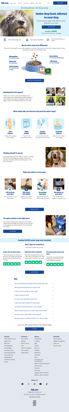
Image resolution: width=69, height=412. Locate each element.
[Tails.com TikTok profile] (46, 383)
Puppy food (7, 341)
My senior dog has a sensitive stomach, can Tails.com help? (31, 318)
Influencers (37, 352)
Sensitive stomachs (9, 359)
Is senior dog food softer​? (22, 295)
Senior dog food (8, 355)
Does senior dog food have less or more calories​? (28, 306)
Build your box (34, 209)
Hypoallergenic (8, 357)
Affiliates (36, 350)
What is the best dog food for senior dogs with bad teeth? (31, 310)
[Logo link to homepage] (5, 2)
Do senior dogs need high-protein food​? (26, 299)
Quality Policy (38, 365)
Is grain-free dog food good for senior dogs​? (27, 303)
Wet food (6, 343)
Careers (36, 345)
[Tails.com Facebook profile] (22, 383)
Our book (36, 368)
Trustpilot (37, 341)
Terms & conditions (26, 348)
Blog (35, 343)
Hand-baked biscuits (9, 352)
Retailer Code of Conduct (41, 375)
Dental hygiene (57, 339)
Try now (34, 328)
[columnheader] (10, 337)
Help (22, 345)
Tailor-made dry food (10, 339)
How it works (24, 339)
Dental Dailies (8, 348)
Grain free (56, 343)
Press (35, 357)
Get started (51, 27)
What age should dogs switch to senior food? (27, 287)
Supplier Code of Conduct (41, 372)
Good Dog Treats (9, 350)
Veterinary (37, 355)
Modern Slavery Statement (41, 363)
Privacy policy (25, 350)
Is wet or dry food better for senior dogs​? (26, 291)
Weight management (59, 341)
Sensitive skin (57, 345)
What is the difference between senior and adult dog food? (31, 283)
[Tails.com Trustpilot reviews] (58, 33)
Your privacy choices (34, 396)
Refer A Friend (25, 343)
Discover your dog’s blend (34, 80)
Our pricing (13, 231)
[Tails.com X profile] (28, 383)
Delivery (23, 341)
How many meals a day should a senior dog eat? (28, 314)
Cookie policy (24, 352)
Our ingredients (8, 345)
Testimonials (37, 339)
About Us (37, 348)
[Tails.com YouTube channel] (40, 383)
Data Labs (37, 370)
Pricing (6, 362)
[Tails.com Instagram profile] (34, 383)
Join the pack (34, 272)
